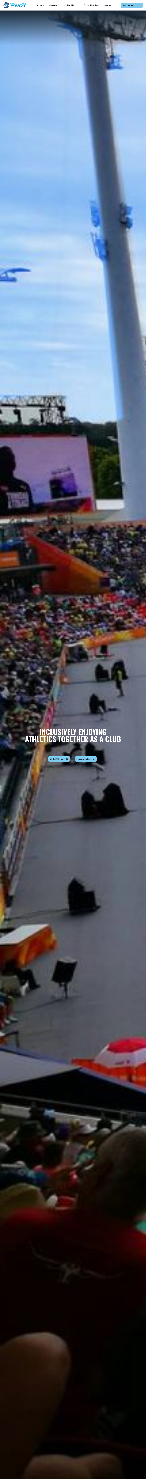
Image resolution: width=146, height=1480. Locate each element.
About (40, 5)
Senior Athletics (91, 5)
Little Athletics (70, 5)
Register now (128, 5)
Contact (107, 5)
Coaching (53, 5)
